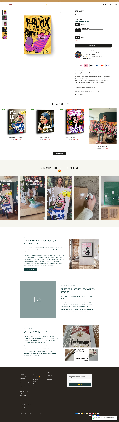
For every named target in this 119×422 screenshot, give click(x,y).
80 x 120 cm (92, 30)
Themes (35, 4)
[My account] (112, 4)
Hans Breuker (7, 5)
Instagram (49, 379)
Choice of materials (24, 382)
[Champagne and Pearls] (45, 121)
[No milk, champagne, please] (16, 121)
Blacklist (83, 37)
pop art (21, 399)
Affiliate (22, 389)
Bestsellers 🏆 (43, 4)
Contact (59, 4)
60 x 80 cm (85, 30)
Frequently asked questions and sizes (87, 91)
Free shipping (79, 94)
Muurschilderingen (24, 402)
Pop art (76, 4)
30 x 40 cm (78, 30)
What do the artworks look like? (82, 21)
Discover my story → (87, 58)
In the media (23, 395)
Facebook (49, 375)
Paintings (51, 4)
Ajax (21, 397)
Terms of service (24, 391)
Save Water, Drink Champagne (74, 137)
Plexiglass (83, 24)
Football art (67, 4)
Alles (81, 4)
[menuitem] (35, 4)
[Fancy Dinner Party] (103, 126)
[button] (2, 197)
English (105, 4)
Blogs (21, 393)
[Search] (110, 4)
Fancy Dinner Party (103, 146)
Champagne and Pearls (45, 137)
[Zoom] (60, 12)
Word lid (80, 384)
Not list (77, 37)
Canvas (77, 24)
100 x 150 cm (99, 30)
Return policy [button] (30, 269)
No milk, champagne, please (16, 137)
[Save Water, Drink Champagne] (74, 121)
